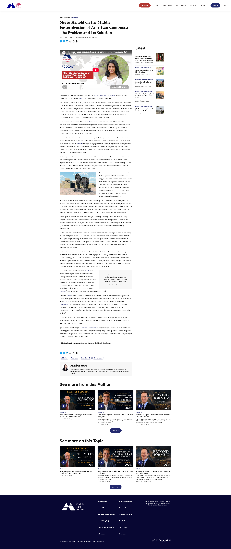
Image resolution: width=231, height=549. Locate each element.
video (80, 98)
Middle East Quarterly (125, 501)
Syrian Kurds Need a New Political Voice (143, 83)
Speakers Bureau (124, 508)
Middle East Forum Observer (144, 67)
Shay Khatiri (147, 74)
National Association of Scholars (104, 95)
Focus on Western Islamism (106, 527)
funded (79, 143)
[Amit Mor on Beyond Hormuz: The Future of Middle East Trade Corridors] (153, 400)
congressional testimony (88, 328)
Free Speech (85, 358)
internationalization (91, 122)
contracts (63, 291)
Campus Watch (102, 501)
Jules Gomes (148, 113)
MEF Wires (193, 5)
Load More (115, 430)
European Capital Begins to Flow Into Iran (144, 71)
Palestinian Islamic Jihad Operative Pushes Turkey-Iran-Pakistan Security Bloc (144, 58)
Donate (215, 5)
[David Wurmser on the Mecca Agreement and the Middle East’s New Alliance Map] (77, 400)
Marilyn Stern (74, 37)
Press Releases (167, 5)
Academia (74, 358)
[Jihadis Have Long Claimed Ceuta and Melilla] (160, 110)
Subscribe (144, 5)
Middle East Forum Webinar (88, 37)
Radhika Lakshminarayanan (142, 101)
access (69, 295)
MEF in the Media (181, 5)
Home (157, 5)
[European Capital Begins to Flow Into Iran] (160, 71)
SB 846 (86, 271)
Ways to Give (123, 521)
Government (98, 358)
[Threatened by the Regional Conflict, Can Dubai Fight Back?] (160, 95)
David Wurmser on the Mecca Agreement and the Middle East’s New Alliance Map (75, 416)
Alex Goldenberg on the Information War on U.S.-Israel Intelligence (115, 416)
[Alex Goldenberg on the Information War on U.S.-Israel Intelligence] (115, 400)
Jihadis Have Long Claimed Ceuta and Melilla (144, 110)
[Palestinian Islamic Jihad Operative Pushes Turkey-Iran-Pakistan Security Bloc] (160, 57)
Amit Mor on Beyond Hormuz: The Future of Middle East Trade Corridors (153, 416)
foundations (64, 304)
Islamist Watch (102, 508)
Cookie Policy (123, 527)
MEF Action (101, 534)
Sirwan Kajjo (148, 86)
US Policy (64, 358)
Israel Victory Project (104, 521)
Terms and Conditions (125, 514)
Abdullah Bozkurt (149, 62)
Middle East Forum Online (143, 54)
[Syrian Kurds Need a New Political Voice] (160, 83)
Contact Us (122, 534)
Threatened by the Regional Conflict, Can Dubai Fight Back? (144, 96)
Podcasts (202, 5)
